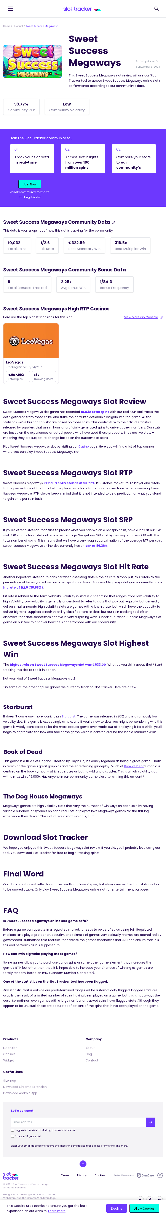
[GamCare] (145, 1175)
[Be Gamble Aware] (124, 1175)
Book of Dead (134, 766)
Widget (8, 1060)
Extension (10, 1048)
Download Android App (20, 1093)
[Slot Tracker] (82, 8)
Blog (89, 1054)
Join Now (29, 184)
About (90, 1048)
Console (9, 1054)
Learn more (56, 1211)
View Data (31, 341)
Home (6, 26)
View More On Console (141, 317)
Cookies (99, 1175)
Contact (92, 1060)
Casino (83, 446)
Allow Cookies (144, 1208)
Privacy (82, 1175)
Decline (116, 1208)
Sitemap (9, 1080)
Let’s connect (22, 1110)
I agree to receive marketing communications (45, 1130)
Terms (65, 1175)
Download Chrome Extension (25, 1087)
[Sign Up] (150, 1122)
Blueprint (18, 26)
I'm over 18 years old (28, 1136)
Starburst (68, 716)
